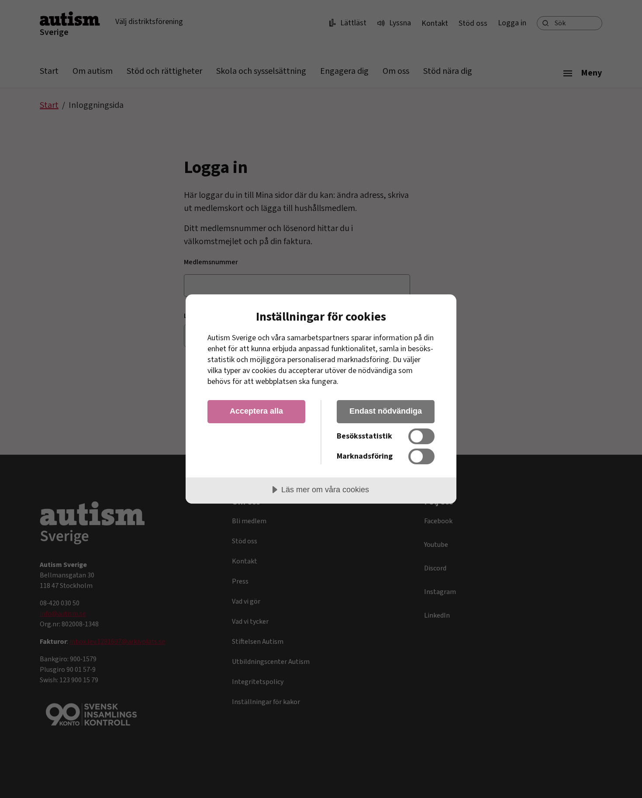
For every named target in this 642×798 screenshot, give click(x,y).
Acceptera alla (256, 411)
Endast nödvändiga (385, 411)
